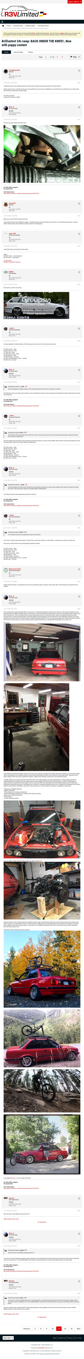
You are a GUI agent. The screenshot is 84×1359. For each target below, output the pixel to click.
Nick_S (14, 1178)
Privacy (69, 1338)
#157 (78, 382)
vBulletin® (42, 1348)
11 (59, 1329)
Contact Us (62, 1338)
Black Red (7, 1338)
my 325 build (7, 260)
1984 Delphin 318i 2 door (11, 1219)
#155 (78, 284)
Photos (30, 52)
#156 (78, 341)
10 (52, 1329)
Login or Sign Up (74, 2)
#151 (78, 83)
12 (65, 1329)
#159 (78, 480)
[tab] (6, 52)
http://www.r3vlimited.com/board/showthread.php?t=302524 (21, 193)
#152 (78, 119)
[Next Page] (63, 57)
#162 (78, 609)
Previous (27, 1329)
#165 (78, 1293)
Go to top (77, 1338)
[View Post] (26, 386)
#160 (78, 528)
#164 (78, 1246)
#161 (78, 581)
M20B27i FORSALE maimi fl (12, 262)
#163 (78, 1210)
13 (71, 1329)
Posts (6, 52)
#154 (78, 246)
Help (54, 1338)
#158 (78, 428)
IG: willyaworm (42, 1222)
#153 (78, 216)
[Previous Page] (58, 57)
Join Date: (12, 76)
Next (78, 1329)
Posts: (10, 77)
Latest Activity (18, 52)
